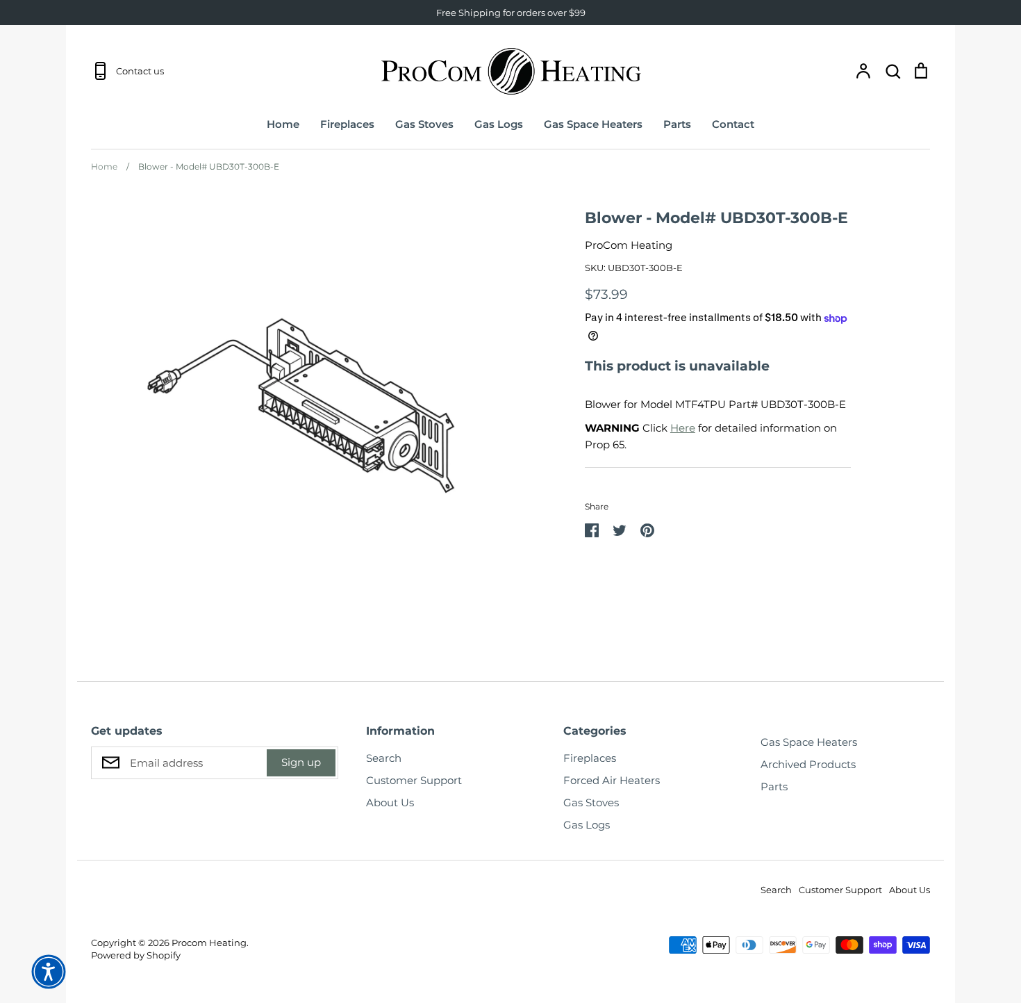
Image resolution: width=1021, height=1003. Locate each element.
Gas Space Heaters (593, 124)
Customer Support (414, 780)
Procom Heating (209, 942)
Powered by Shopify (136, 955)
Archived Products (808, 764)
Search (383, 758)
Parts (677, 124)
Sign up (301, 762)
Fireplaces (347, 124)
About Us (390, 802)
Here (682, 427)
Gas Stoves (424, 124)
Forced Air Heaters (611, 780)
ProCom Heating (628, 245)
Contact (733, 124)
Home (283, 124)
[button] (48, 971)
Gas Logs (498, 124)
